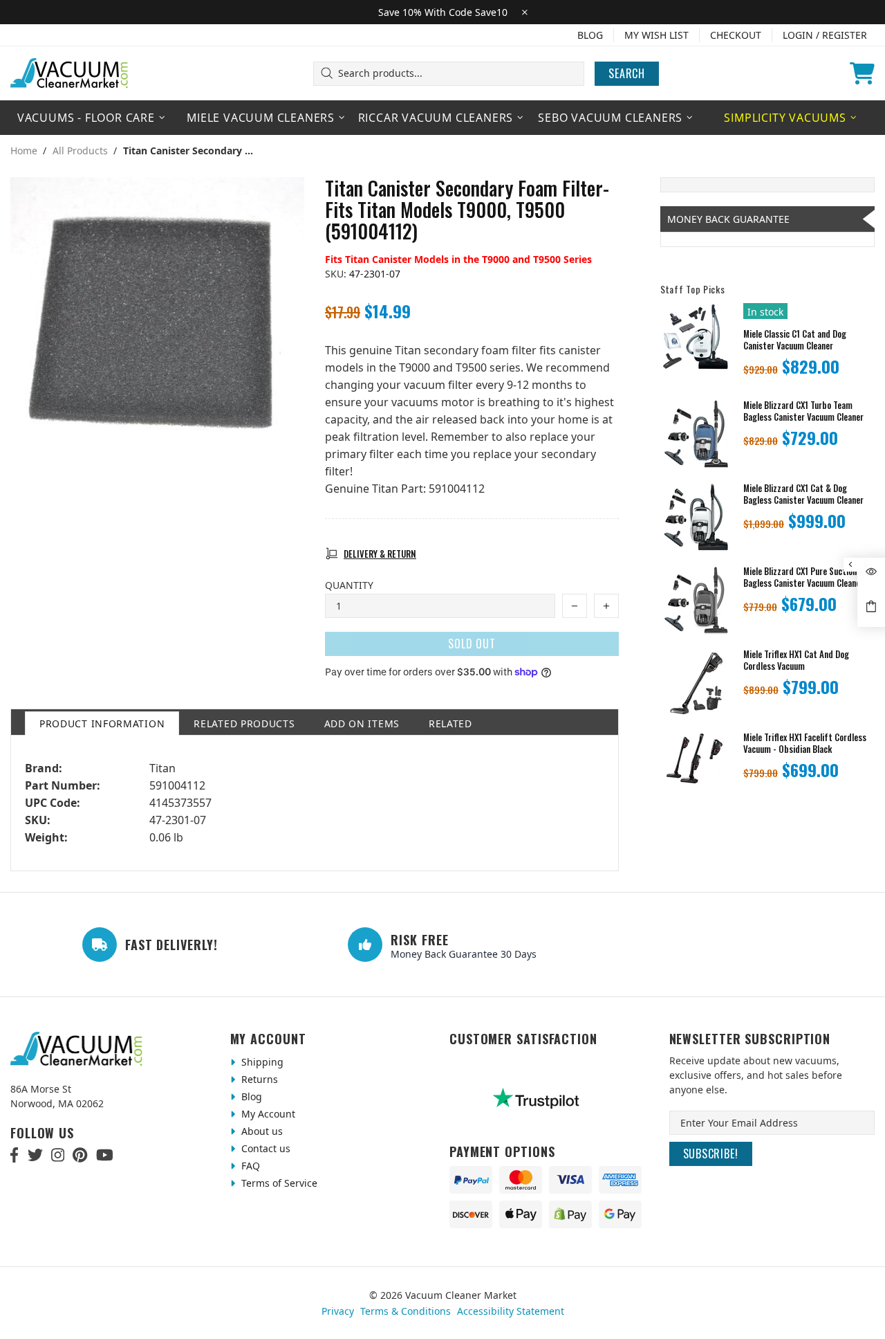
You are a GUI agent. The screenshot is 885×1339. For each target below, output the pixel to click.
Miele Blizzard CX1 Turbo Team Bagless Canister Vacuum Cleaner (803, 411)
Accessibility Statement (510, 1311)
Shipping (261, 1061)
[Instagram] (57, 1155)
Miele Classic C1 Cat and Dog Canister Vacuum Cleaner (794, 340)
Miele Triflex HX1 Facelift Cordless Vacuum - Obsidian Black (804, 743)
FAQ (249, 1165)
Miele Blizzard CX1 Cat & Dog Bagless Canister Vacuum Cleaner (803, 494)
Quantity (349, 585)
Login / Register (825, 35)
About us (261, 1131)
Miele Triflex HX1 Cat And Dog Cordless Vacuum (796, 660)
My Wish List (656, 35)
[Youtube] (104, 1155)
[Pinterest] (80, 1155)
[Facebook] (14, 1155)
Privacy (338, 1311)
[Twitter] (35, 1155)
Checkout (735, 35)
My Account (267, 1113)
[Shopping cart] (862, 73)
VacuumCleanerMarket (69, 73)
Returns (258, 1079)
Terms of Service (278, 1183)
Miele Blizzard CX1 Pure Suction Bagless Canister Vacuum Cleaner (803, 577)
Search (626, 73)
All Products (80, 150)
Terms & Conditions (405, 1311)
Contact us (264, 1148)
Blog (590, 35)
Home (23, 150)
